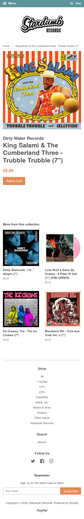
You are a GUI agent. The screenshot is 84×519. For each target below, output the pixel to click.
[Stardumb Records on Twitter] (33, 462)
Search (42, 442)
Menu (12, 3)
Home (6, 46)
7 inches (42, 381)
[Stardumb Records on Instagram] (51, 462)
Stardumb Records (42, 423)
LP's (42, 387)
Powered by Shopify (66, 503)
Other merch (42, 418)
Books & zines (42, 407)
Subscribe (71, 491)
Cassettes (42, 397)
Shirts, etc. (42, 402)
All (42, 376)
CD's (42, 392)
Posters (42, 413)
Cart (78, 3)
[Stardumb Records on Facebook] (42, 462)
